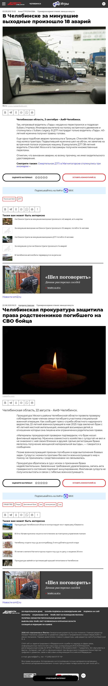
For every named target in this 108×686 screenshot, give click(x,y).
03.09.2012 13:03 (9, 11)
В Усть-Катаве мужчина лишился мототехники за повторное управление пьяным (50, 534)
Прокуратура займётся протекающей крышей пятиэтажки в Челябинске (46, 561)
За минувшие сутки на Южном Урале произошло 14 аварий (41, 246)
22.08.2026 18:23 (9, 305)
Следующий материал (55, 678)
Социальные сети (40, 615)
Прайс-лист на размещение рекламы (66, 615)
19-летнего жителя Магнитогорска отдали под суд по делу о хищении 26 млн (49, 552)
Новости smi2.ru (12, 297)
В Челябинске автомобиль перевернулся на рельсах (38, 255)
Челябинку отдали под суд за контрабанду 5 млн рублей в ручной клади (47, 543)
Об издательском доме (32, 611)
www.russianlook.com (17, 106)
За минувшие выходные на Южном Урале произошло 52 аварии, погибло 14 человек (52, 228)
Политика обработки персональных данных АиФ (44, 618)
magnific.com (8, 396)
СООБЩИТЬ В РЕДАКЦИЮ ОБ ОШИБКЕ (37, 625)
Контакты (26, 615)
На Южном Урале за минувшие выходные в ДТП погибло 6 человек (44, 237)
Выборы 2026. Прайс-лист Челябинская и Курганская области (49, 621)
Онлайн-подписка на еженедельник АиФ (63, 611)
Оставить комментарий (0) (84, 177)
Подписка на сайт (92, 611)
